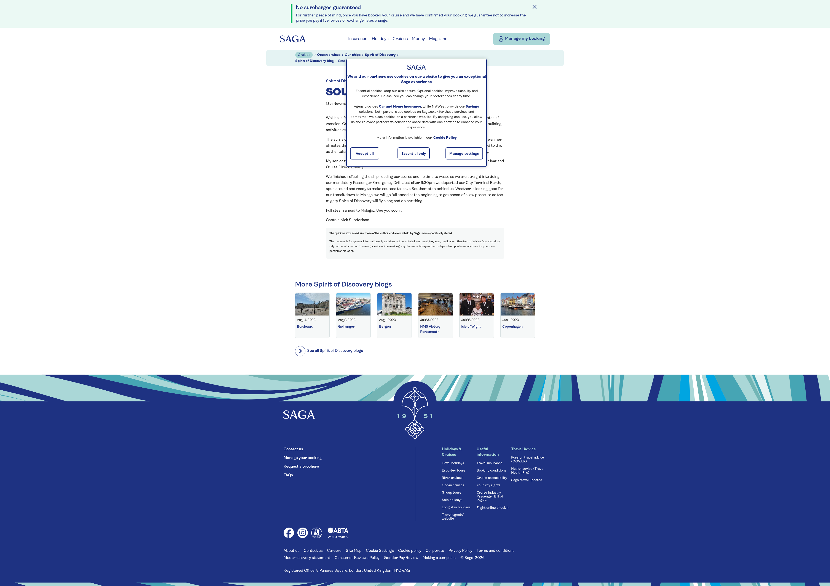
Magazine (438, 39)
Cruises (400, 39)
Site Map (354, 551)
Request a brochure (301, 467)
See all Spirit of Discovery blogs (335, 351)
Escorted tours (453, 470)
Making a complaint (439, 558)
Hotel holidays (453, 463)
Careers (334, 551)
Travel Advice (523, 449)
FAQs (288, 475)
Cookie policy (409, 551)
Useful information (488, 452)
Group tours (451, 492)
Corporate (435, 551)
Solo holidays (452, 500)
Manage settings (464, 154)
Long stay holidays (456, 507)
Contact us (293, 449)
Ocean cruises (453, 485)
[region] (416, 113)
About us (291, 551)
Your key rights (488, 485)
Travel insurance (490, 463)
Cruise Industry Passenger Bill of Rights (490, 496)
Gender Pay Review (401, 558)
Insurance (357, 39)
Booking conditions (491, 470)
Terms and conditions (495, 551)
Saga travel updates (526, 480)
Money (418, 39)
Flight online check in (493, 508)
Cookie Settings (380, 551)
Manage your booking (303, 458)
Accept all (365, 154)
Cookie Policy (445, 138)
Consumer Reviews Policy (357, 558)
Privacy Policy (460, 551)
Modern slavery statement (307, 558)
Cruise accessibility (492, 478)
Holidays (380, 39)
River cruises (452, 478)
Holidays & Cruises (451, 452)
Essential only (413, 154)
